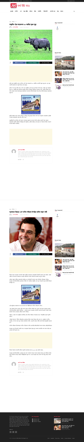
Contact (31, 0)
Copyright (13, 0)
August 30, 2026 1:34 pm (61, 68)
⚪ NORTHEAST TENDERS (36, 421)
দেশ (21, 11)
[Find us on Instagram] (16, 432)
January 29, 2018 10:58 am (24, 214)
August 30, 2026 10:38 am (68, 82)
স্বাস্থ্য (58, 11)
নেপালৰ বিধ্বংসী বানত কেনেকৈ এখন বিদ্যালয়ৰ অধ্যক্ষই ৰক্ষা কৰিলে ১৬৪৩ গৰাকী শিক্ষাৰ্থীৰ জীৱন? (64, 66)
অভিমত (31, 11)
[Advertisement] (54, 5)
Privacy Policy (17, 0)
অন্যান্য (61, 11)
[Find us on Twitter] (13, 432)
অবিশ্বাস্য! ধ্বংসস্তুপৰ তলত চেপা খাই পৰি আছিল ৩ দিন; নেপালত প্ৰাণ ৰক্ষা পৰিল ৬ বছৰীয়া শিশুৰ (68, 80)
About (10, 0)
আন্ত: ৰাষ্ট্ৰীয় (25, 11)
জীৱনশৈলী (45, 11)
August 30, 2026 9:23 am (67, 86)
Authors (21, 0)
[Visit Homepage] (19, 6)
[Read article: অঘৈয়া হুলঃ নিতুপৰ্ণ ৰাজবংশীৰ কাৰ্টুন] (58, 87)
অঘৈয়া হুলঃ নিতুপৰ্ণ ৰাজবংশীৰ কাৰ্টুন (68, 85)
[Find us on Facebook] (10, 432)
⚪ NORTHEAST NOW (35, 419)
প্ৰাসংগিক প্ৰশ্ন (52, 11)
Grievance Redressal (26, 0)
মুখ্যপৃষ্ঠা (11, 11)
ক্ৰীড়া (35, 11)
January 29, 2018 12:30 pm (24, 27)
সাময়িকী (39, 11)
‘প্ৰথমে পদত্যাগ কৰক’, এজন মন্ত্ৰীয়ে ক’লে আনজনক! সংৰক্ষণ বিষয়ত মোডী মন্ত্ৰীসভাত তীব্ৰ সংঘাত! (68, 73)
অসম (16, 21)
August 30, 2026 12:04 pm (68, 75)
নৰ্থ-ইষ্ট (16, 11)
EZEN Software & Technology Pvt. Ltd (22, 438)
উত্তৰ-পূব (13, 21)
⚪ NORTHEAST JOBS (35, 420)
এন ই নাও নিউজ (15, 27)
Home (10, 21)
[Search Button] (74, 11)
